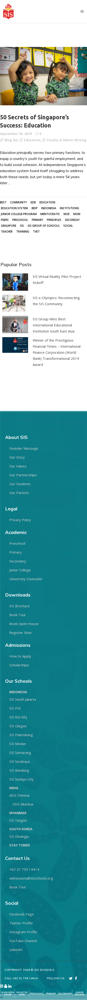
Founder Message (23, 448)
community (18, 202)
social (68, 226)
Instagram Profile (23, 931)
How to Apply (20, 656)
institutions (69, 208)
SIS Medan (17, 743)
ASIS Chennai (19, 795)
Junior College (20, 570)
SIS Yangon (18, 820)
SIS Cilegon (18, 726)
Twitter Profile (21, 923)
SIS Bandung (19, 770)
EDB (33, 202)
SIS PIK (15, 708)
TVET (36, 231)
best (3, 202)
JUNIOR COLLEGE (79, 993)
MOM (76, 214)
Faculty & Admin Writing (66, 140)
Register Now (20, 632)
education (47, 202)
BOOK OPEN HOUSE (7, 993)
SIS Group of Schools (44, 226)
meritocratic (50, 214)
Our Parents (19, 492)
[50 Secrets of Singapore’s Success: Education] (43, 76)
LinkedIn (16, 949)
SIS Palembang (21, 734)
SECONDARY (65, 993)
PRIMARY (51, 993)
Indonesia (48, 208)
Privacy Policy (20, 519)
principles (54, 220)
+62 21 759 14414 (24, 869)
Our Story (17, 457)
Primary (15, 552)
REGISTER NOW (22, 993)
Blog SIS (11, 140)
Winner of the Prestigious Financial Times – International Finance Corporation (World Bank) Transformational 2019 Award (57, 352)
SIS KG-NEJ (18, 717)
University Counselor (25, 578)
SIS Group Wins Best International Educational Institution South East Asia (53, 325)
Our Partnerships (23, 475)
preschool (20, 220)
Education (32, 140)
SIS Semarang (20, 752)
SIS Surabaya (19, 761)
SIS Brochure (19, 606)
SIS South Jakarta (22, 699)
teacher (7, 231)
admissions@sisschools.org (31, 878)
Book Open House (24, 623)
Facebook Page (21, 914)
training (22, 231)
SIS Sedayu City (21, 779)
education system (14, 208)
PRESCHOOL (36, 993)
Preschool (17, 543)
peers (5, 220)
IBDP (35, 208)
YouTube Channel (23, 940)
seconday (72, 220)
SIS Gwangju (19, 836)
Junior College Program (19, 214)
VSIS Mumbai (23, 804)
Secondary (17, 561)
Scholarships (19, 665)
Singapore (8, 226)
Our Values (18, 466)
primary (37, 220)
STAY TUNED (19, 845)
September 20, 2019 (16, 133)
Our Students (20, 483)
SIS (22, 226)
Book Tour (17, 614)
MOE (67, 214)
